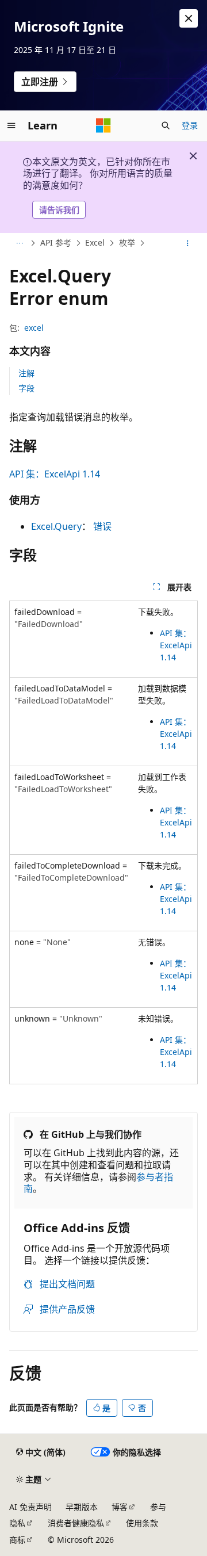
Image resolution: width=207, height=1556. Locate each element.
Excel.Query (56, 526)
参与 (158, 1506)
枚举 (127, 243)
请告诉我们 (59, 209)
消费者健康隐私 (76, 1522)
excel (34, 327)
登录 (190, 125)
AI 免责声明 (30, 1506)
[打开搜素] (165, 125)
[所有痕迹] (19, 243)
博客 (120, 1506)
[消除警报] (188, 18)
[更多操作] (188, 243)
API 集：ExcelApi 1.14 (54, 474)
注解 (26, 373)
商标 (17, 1539)
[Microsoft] (103, 125)
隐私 (17, 1522)
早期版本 (82, 1506)
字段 (26, 388)
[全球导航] (11, 125)
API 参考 (55, 243)
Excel (95, 243)
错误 (102, 526)
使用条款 (142, 1522)
